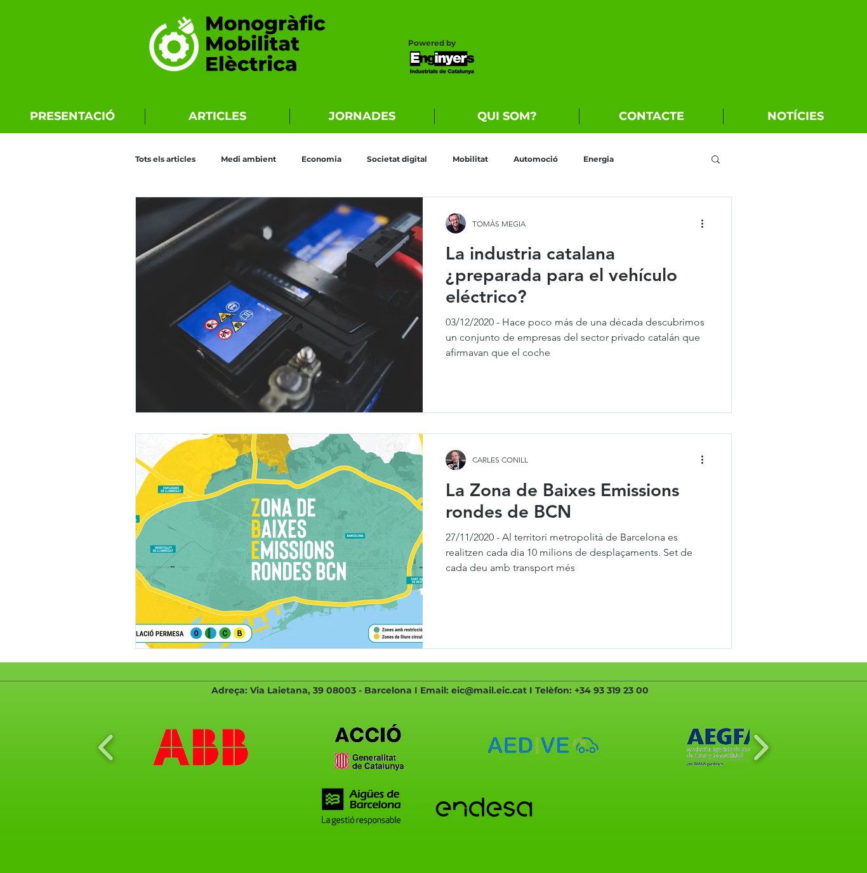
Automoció (535, 159)
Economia (321, 159)
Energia (598, 159)
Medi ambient (248, 159)
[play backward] (106, 747)
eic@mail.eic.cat (489, 690)
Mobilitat (470, 159)
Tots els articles (165, 159)
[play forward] (760, 747)
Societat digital (397, 159)
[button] (716, 160)
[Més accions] (706, 223)
